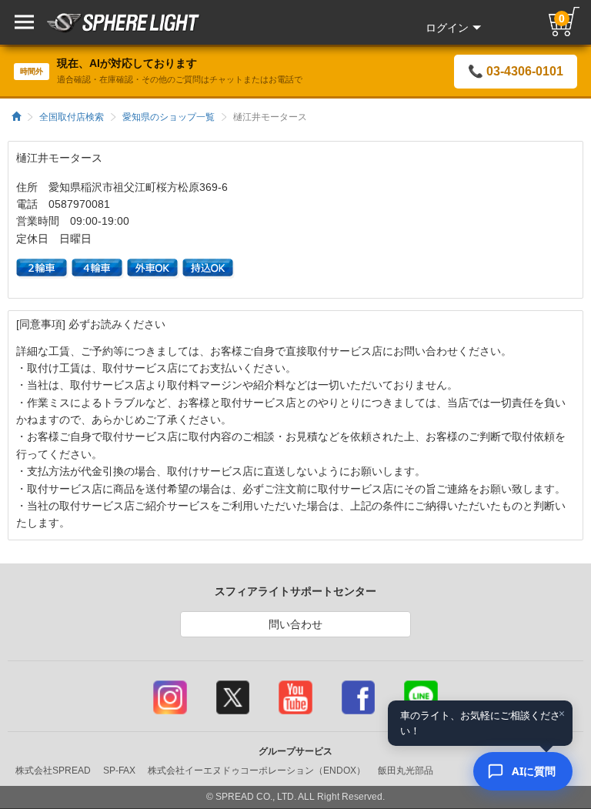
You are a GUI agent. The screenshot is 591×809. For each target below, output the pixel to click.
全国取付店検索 (71, 117)
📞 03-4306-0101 (515, 71)
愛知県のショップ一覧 (168, 117)
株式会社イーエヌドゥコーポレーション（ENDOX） (257, 770)
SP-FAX (119, 770)
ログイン (447, 28)
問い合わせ (295, 624)
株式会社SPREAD (53, 770)
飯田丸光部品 (405, 770)
